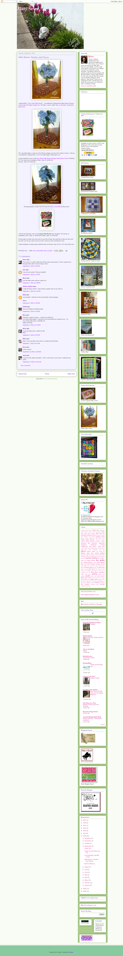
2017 (84, 820)
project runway (84, 569)
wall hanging (85, 584)
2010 (84, 836)
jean (24, 269)
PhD (95, 567)
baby (103, 532)
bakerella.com (87, 656)
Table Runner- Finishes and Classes (91, 860)
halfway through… (95, 678)
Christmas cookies (100, 541)
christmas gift (85, 543)
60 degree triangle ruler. (33, 105)
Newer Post (22, 374)
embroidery (95, 549)
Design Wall (90, 548)
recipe (92, 576)
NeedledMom (87, 663)
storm (88, 579)
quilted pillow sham (86, 574)
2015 (84, 823)
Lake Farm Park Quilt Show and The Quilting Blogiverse (96, 693)
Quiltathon (102, 572)
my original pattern (89, 560)
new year (89, 565)
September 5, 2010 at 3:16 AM (31, 311)
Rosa (24, 347)
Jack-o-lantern (101, 556)
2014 (84, 825)
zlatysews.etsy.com (85, 585)
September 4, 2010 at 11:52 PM (31, 291)
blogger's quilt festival (89, 536)
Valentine (97, 582)
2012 (84, 830)
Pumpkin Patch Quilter (90, 689)
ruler (95, 576)
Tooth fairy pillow (95, 581)
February (88, 882)
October (87, 843)
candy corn (102, 538)
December (88, 838)
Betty (24, 295)
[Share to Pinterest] (62, 251)
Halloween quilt (94, 554)
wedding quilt (94, 584)
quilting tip (83, 576)
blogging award (100, 536)
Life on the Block (88, 649)
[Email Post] (66, 250)
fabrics (83, 551)
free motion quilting (98, 553)
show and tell (95, 577)
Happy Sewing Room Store (60, 158)
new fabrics (101, 562)
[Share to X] (58, 251)
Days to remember (55, 206)
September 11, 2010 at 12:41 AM (32, 362)
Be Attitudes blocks (90, 535)
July (86, 869)
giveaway (83, 554)
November (88, 841)
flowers (83, 553)
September (88, 846)
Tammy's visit (101, 579)
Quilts (88, 576)
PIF (97, 567)
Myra (24, 315)
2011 (84, 833)
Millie (24, 338)
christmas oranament (98, 543)
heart (87, 556)
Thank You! (87, 848)
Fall (97, 551)
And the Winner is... (90, 863)
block (82, 536)
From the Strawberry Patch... (92, 622)
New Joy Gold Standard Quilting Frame (93, 564)
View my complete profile (88, 86)
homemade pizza (93, 556)
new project (84, 565)
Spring (85, 579)
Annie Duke (92, 531)
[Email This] (55, 251)
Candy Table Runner (88, 540)
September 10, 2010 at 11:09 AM (32, 352)
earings (100, 548)
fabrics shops (91, 551)
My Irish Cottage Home (90, 711)
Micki (24, 328)
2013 (84, 828)
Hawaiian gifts (101, 554)
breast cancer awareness (87, 538)
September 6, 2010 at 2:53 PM (31, 335)
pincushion (102, 567)
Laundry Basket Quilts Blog (92, 717)
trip (100, 581)
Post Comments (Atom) (50, 378)
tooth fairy (88, 581)
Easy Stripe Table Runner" (35, 103)
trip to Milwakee (87, 582)
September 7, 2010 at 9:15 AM (31, 343)
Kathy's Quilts (87, 636)
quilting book (101, 574)
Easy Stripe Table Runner (43, 158)
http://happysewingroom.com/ (90, 594)
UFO (93, 582)
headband (83, 556)
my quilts (49, 250)
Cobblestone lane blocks (88, 546)
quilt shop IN (99, 569)
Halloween (88, 554)
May (86, 875)
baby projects (91, 533)
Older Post (71, 374)
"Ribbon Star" (96, 530)
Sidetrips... (93, 624)
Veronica (103, 582)
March (87, 880)
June (86, 872)
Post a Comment (25, 365)
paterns (92, 567)
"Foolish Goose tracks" (86, 530)
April (86, 877)
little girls (83, 558)
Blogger (71, 952)
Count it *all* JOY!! (89, 676)
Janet (24, 355)
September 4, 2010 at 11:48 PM (31, 283)
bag (104, 533)
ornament (86, 567)
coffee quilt (101, 546)
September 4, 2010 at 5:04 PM (31, 266)
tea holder (83, 581)
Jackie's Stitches (28, 286)
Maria (24, 278)
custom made (84, 548)
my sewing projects (87, 562)
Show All (103, 724)
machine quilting (91, 558)
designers (95, 548)
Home (47, 374)
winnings (102, 584)
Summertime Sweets (89, 657)
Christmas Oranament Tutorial (93, 545)
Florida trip (102, 551)
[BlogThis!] (57, 251)
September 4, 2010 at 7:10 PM (31, 274)
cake (96, 538)
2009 (84, 888)
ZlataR (25, 306)
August (87, 867)
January (87, 885)
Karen (24, 259)
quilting (94, 574)
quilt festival (91, 569)
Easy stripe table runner (40, 250)
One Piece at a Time (89, 703)
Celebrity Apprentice (90, 541)
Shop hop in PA (86, 577)
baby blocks (84, 533)
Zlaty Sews (27, 8)
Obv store (95, 565)
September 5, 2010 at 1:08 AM (31, 303)
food (88, 553)
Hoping (85, 650)
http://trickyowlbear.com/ (88, 591)
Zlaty (92, 56)
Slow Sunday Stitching (96, 637)
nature (94, 562)
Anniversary (98, 531)
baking (83, 535)
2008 (84, 891)
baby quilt (99, 533)
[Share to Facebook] (60, 251)
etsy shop (102, 549)
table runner (94, 579)
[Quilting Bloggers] (88, 905)
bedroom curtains (100, 535)
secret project (101, 576)
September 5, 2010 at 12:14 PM (31, 325)
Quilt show (94, 572)
